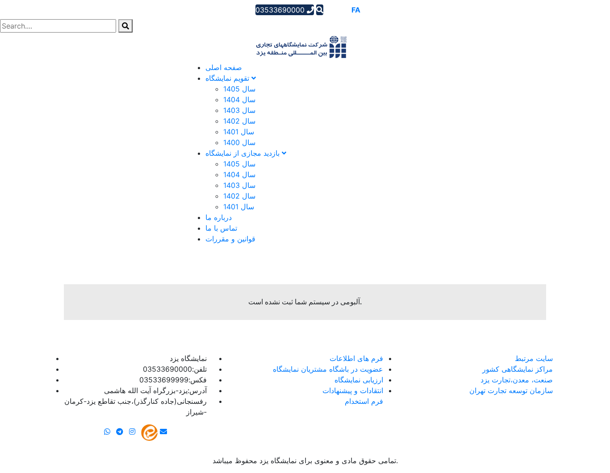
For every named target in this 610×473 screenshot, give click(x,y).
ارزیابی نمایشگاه (358, 379)
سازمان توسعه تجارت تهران (511, 390)
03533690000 (281, 9)
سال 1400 (239, 142)
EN (343, 9)
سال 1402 (239, 120)
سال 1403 (239, 110)
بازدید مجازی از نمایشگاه (243, 153)
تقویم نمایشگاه (228, 78)
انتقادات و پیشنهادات (352, 390)
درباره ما (218, 217)
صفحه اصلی (223, 67)
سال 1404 (239, 99)
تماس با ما (221, 228)
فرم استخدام (364, 401)
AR (330, 9)
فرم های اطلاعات (356, 358)
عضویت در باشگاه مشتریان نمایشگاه (328, 369)
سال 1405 (239, 88)
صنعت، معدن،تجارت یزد (516, 379)
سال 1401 (238, 131)
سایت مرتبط (534, 358)
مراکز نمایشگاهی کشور (517, 369)
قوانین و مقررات (230, 238)
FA (355, 9)
